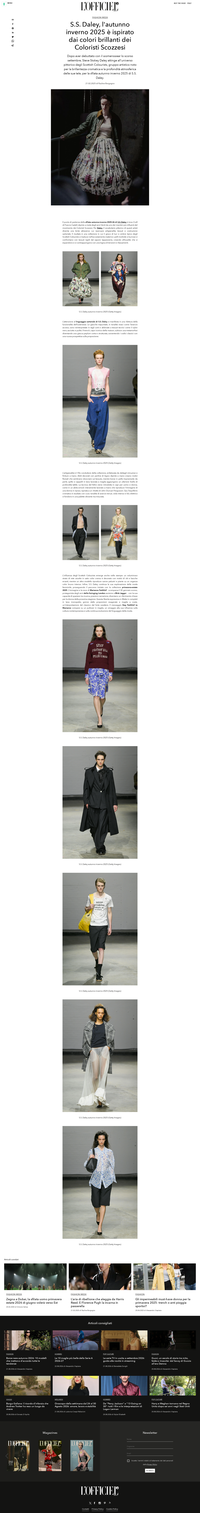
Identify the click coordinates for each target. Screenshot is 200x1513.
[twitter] (13, 37)
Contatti (85, 1509)
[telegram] (13, 46)
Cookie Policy (112, 1509)
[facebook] (13, 24)
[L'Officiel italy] (100, 6)
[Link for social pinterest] (105, 1503)
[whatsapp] (13, 41)
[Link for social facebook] (94, 1503)
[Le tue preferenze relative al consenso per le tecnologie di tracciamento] (4, 4)
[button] (93, 1456)
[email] (13, 20)
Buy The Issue (180, 3)
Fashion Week (100, 17)
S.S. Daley (122, 222)
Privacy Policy (152, 1464)
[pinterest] (13, 28)
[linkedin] (13, 33)
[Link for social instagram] (99, 1503)
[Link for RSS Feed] (110, 1503)
